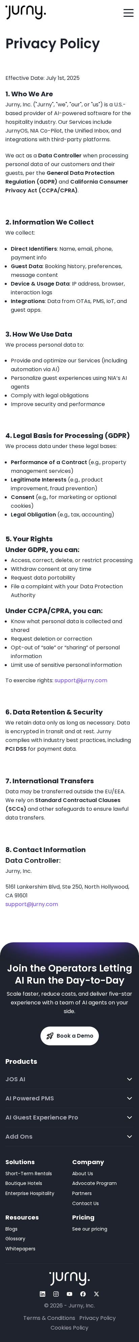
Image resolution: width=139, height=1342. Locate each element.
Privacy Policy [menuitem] (97, 1318)
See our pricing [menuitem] (89, 1229)
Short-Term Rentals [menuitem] (28, 1173)
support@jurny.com (81, 680)
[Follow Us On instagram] (56, 1294)
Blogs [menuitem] (11, 1229)
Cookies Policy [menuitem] (69, 1327)
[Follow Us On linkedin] (42, 1294)
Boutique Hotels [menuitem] (23, 1183)
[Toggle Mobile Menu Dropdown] (128, 12)
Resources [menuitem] (22, 1217)
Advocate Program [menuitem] (94, 1183)
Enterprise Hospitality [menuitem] (29, 1193)
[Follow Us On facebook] (83, 1294)
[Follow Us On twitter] (96, 1294)
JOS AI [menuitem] (15, 1079)
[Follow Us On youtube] (69, 1294)
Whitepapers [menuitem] (20, 1248)
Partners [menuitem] (82, 1193)
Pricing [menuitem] (83, 1217)
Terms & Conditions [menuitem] (49, 1318)
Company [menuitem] (88, 1162)
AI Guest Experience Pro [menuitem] (41, 1117)
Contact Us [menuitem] (85, 1203)
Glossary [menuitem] (15, 1238)
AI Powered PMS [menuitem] (29, 1098)
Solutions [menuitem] (20, 1162)
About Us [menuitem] (82, 1173)
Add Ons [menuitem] (18, 1137)
